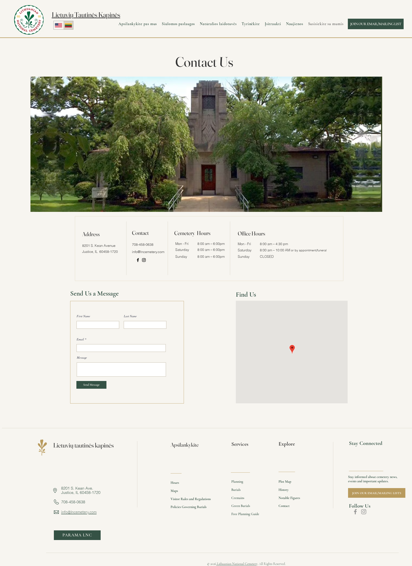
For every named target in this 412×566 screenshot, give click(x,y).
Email (80, 339)
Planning (237, 482)
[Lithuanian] (68, 25)
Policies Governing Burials (188, 507)
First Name (83, 316)
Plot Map (285, 482)
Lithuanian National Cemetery (236, 564)
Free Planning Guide (245, 514)
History (284, 490)
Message (82, 357)
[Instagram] (143, 260)
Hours (175, 483)
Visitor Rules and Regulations (191, 499)
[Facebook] (137, 260)
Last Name (130, 316)
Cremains (237, 498)
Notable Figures (289, 498)
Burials (236, 490)
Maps (174, 491)
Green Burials (240, 506)
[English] (58, 25)
